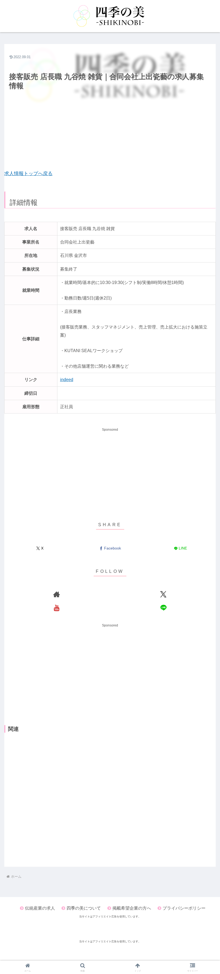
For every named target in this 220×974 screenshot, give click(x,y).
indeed (66, 379)
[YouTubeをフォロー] (56, 607)
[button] (203, 719)
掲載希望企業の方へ (131, 908)
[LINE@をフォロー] (163, 607)
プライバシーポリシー (184, 908)
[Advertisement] (110, 131)
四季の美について (84, 908)
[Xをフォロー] (163, 594)
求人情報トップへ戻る (28, 173)
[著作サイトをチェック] (56, 594)
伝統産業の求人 (40, 908)
